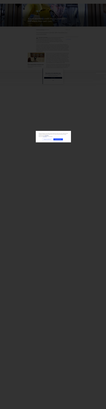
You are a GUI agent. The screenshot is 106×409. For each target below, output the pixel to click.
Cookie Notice (47, 135)
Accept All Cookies (58, 139)
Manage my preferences (47, 139)
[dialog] (53, 136)
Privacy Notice (45, 136)
